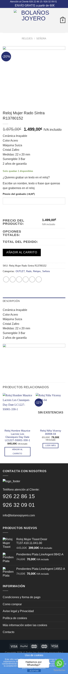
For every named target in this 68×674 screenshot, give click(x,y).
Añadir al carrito (21, 252)
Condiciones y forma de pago (21, 597)
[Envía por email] (26, 279)
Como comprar (12, 604)
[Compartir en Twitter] (19, 279)
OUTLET (20, 271)
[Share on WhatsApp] (6, 279)
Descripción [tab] (11, 301)
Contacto (8, 632)
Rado (29, 271)
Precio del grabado (19, 193)
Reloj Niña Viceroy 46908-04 (50, 432)
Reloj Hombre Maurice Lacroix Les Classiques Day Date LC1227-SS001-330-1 (17, 435)
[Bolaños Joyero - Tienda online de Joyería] (33, 20)
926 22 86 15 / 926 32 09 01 (43, 1)
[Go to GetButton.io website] (59, 670)
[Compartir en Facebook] (13, 279)
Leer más (50, 445)
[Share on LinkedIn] (39, 279)
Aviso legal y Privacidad (18, 611)
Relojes (27, 38)
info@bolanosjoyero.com (19, 515)
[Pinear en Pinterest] (32, 279)
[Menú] (5, 20)
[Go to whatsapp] (59, 663)
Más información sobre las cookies (25, 625)
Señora (41, 38)
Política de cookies (15, 618)
